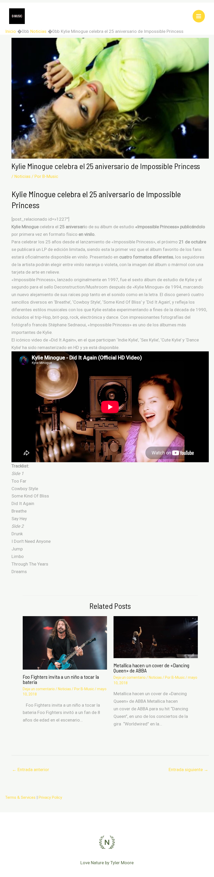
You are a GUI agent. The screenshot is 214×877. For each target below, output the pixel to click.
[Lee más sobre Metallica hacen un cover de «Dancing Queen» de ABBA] (156, 636)
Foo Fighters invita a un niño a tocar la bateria (61, 679)
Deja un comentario (39, 689)
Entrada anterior (30, 769)
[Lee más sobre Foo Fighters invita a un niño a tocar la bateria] (65, 642)
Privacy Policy (50, 797)
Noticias (22, 176)
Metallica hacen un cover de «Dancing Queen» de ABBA (151, 668)
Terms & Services (20, 797)
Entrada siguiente (188, 769)
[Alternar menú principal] (199, 16)
